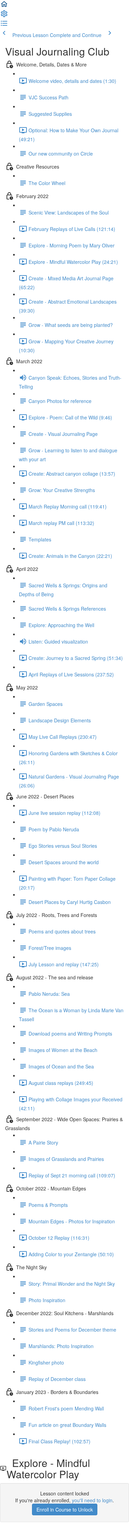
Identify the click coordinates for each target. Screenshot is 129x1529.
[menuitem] (4, 15)
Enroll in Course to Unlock (64, 1509)
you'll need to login (92, 1500)
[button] (4, 6)
